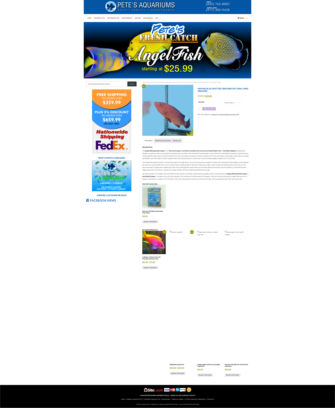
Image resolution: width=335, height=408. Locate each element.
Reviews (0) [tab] (177, 140)
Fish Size (201, 102)
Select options (150, 222)
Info (157, 18)
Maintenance (148, 18)
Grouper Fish (185, 82)
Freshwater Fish (113, 18)
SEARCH (132, 84)
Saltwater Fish (99, 18)
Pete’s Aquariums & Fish (154, 82)
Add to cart (209, 109)
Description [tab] (149, 140)
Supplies (138, 18)
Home (89, 18)
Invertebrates (127, 18)
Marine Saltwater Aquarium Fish (171, 82)
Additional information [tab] (163, 140)
